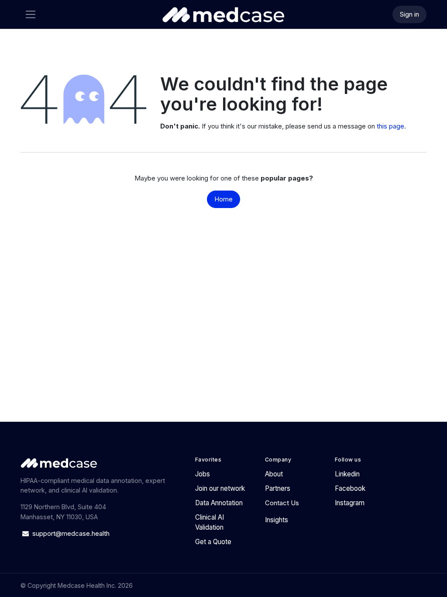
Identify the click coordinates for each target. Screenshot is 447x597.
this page (390, 126)
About (274, 474)
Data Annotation (219, 503)
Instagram (349, 503)
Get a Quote (213, 542)
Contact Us (282, 503)
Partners (277, 488)
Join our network (220, 488)
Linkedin (347, 474)
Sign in (409, 14)
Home (223, 199)
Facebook (350, 488)
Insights (276, 520)
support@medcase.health (71, 533)
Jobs (202, 474)
